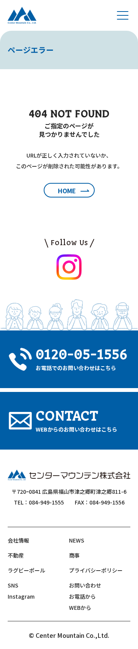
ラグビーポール (26, 570)
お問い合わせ (85, 585)
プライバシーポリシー (96, 570)
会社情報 (18, 540)
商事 (74, 555)
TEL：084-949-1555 (39, 502)
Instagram (21, 596)
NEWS (76, 540)
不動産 (16, 555)
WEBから (80, 607)
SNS (13, 585)
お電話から (82, 596)
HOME (67, 190)
